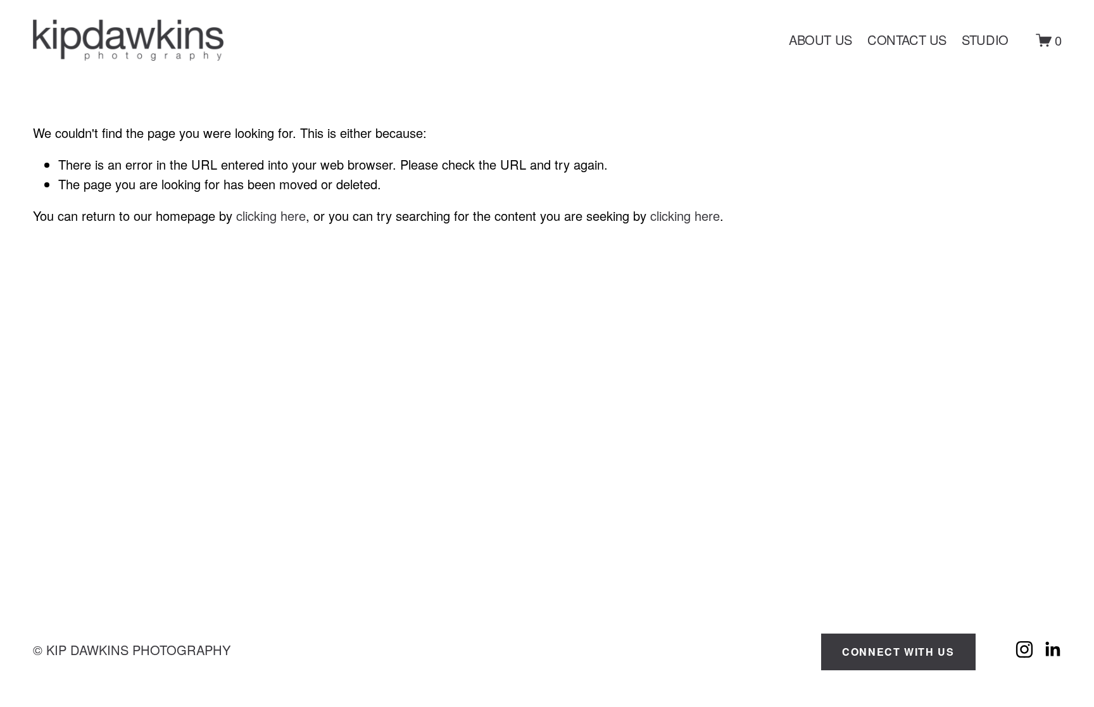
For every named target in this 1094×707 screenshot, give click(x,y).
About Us (820, 39)
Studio (985, 39)
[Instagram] (1024, 649)
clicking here (271, 215)
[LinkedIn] (1052, 649)
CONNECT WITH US (898, 651)
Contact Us (906, 39)
